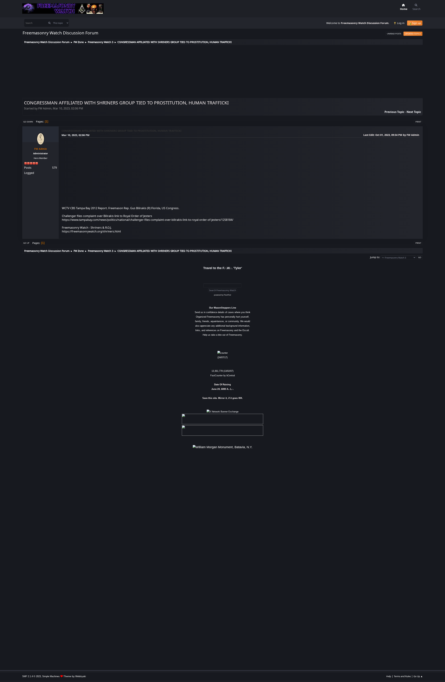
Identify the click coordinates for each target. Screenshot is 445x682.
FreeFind (227, 295)
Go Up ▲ (418, 676)
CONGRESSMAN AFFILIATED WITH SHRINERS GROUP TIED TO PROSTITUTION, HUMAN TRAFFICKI (121, 130)
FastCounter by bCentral (222, 375)
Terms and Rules (402, 676)
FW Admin (40, 148)
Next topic (414, 112)
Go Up (26, 243)
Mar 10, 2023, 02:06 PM (76, 135)
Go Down (28, 121)
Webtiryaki (80, 676)
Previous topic (394, 112)
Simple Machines (51, 676)
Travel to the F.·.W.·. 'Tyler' (222, 268)
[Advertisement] (222, 71)
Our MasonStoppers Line (222, 307)
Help (388, 676)
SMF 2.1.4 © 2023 (31, 676)
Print (418, 121)
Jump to (374, 257)
